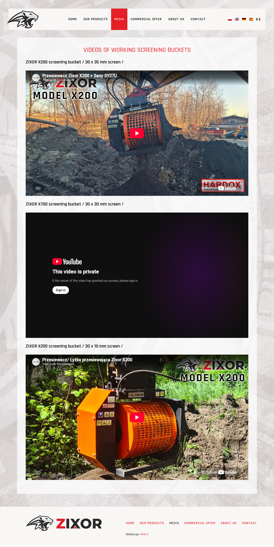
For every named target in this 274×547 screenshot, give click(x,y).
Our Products (95, 19)
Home (72, 19)
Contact (198, 19)
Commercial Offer (146, 19)
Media (119, 19)
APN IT (145, 534)
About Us (176, 19)
